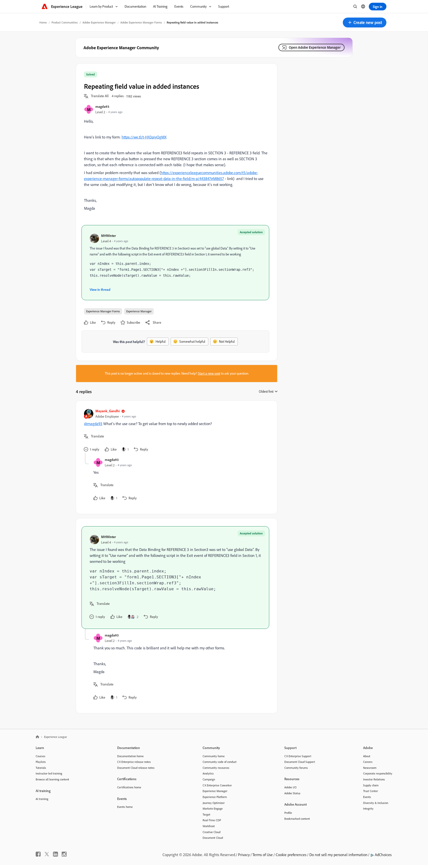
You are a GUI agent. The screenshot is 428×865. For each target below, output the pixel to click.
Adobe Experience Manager (99, 22)
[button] (364, 22)
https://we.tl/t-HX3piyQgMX (144, 137)
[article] (175, 431)
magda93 (102, 106)
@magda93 (93, 423)
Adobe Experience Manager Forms (141, 22)
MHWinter (108, 235)
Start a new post (209, 373)
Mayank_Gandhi (107, 411)
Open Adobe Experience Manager (315, 47)
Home (43, 22)
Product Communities (65, 22)
